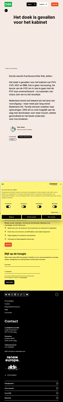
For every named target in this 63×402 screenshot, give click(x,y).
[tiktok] (21, 294)
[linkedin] (15, 294)
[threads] (18, 294)
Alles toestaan (51, 217)
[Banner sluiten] (60, 184)
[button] (32, 4)
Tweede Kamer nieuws (25, 136)
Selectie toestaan (31, 217)
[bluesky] (6, 294)
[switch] (24, 206)
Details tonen (54, 212)
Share (12, 139)
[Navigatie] (56, 294)
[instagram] (12, 294)
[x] (24, 294)
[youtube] (27, 294)
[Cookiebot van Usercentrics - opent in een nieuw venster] (50, 184)
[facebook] (9, 294)
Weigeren (11, 217)
